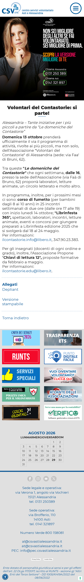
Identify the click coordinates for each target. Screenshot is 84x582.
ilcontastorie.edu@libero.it (27, 271)
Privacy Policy (36, 559)
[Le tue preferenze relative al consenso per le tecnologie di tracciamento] (80, 578)
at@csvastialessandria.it (42, 546)
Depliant (10, 289)
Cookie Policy (48, 559)
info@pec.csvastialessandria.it (45, 550)
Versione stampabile (12, 301)
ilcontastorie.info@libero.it (27, 239)
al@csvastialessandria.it (42, 541)
